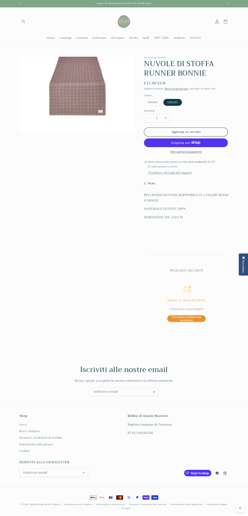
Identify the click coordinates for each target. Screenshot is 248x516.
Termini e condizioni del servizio (148, 504)
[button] (23, 21)
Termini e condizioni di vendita (40, 437)
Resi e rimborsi (29, 431)
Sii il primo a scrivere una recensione (186, 318)
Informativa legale (217, 504)
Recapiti (126, 508)
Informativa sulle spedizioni (187, 504)
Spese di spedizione (176, 89)
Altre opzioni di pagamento (186, 151)
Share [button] (151, 183)
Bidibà (33, 504)
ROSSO (155, 103)
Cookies (24, 451)
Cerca (23, 425)
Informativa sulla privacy (36, 444)
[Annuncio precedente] (20, 3)
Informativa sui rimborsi (78, 504)
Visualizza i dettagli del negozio (170, 172)
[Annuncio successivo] (228, 3)
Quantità (149, 111)
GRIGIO (172, 102)
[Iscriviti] (154, 391)
